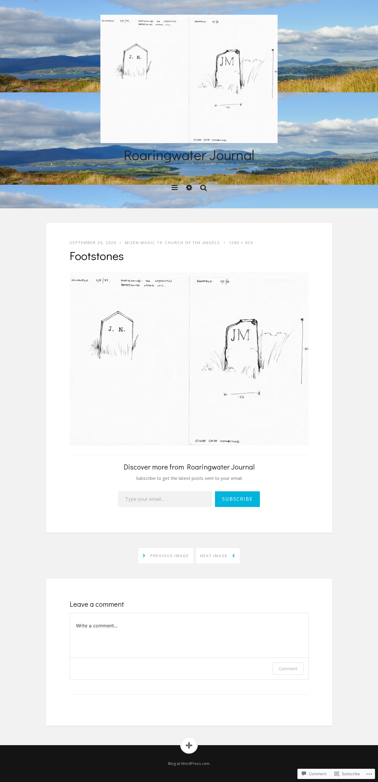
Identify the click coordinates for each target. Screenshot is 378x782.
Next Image (214, 555)
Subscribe (237, 499)
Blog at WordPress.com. (189, 763)
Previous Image (169, 555)
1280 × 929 (241, 242)
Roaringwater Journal (189, 154)
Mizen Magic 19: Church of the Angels (172, 242)
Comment (288, 668)
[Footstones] (189, 358)
